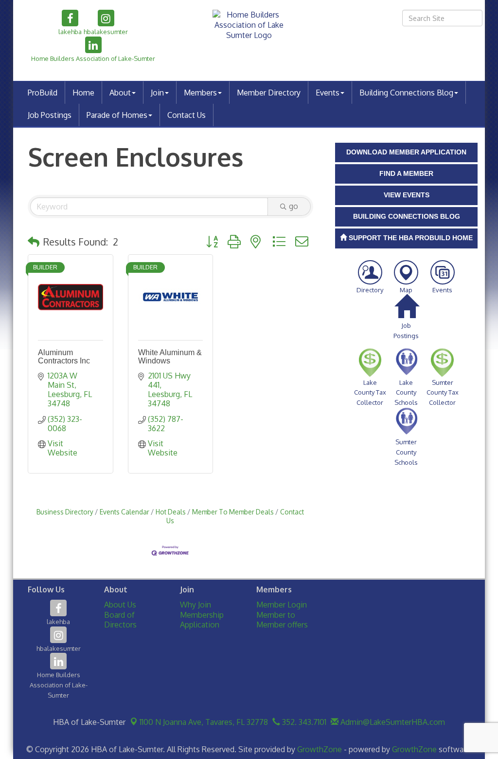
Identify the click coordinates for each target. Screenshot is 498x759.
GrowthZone (319, 749)
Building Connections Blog (406, 92)
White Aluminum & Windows (170, 356)
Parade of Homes (117, 115)
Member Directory (269, 92)
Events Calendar (124, 512)
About (120, 92)
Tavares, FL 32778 (204, 722)
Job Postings (49, 115)
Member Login (281, 604)
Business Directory (64, 512)
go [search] (293, 206)
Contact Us (186, 115)
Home (83, 92)
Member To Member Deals (233, 512)
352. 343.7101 (303, 722)
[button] (33, 241)
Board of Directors (120, 620)
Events (327, 92)
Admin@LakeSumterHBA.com (391, 722)
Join (157, 92)
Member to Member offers (282, 620)
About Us (120, 604)
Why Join (195, 604)
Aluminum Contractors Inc (64, 356)
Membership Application (202, 620)
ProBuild (42, 92)
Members (200, 92)
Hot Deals (171, 512)
